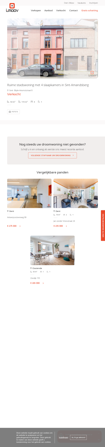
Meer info (21, 226)
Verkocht (61, 10)
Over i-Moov (69, 3)
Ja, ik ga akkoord (78, 437)
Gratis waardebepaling (103, 225)
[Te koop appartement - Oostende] (52, 250)
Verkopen (36, 10)
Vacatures (82, 3)
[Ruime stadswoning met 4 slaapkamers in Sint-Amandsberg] (52, 48)
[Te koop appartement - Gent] (76, 193)
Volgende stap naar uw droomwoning (51, 155)
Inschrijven (93, 3)
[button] (9, 48)
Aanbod (48, 10)
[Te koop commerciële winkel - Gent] (29, 193)
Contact (73, 10)
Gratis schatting (89, 10)
